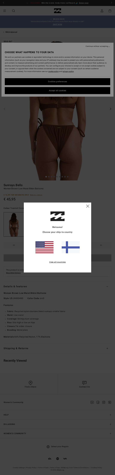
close (87, 205)
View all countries (57, 262)
